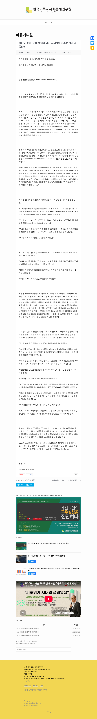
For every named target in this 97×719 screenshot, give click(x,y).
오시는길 (35, 685)
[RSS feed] (50, 712)
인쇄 (76, 475)
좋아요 (22, 475)
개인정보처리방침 (30, 690)
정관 (41, 685)
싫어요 (29, 475)
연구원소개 (27, 685)
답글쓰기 (29, 485)
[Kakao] (92, 47)
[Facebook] (92, 38)
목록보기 (20, 485)
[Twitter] (92, 43)
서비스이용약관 (42, 690)
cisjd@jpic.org (29, 681)
